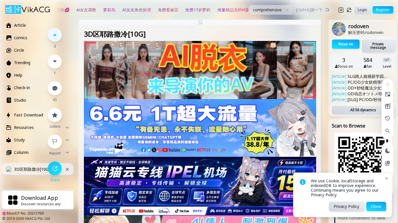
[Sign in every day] (387, 106)
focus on (346, 44)
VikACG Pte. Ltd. (38, 218)
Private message (378, 46)
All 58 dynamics (363, 109)
